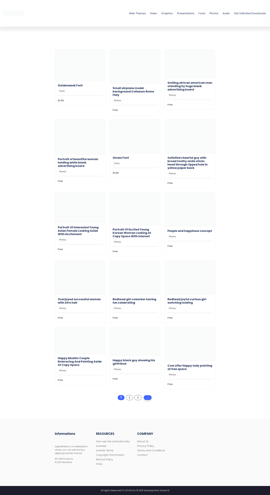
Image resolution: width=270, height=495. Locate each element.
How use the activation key (113, 441)
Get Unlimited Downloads (250, 13)
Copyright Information (110, 455)
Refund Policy (104, 459)
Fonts (202, 13)
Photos (214, 13)
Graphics (167, 13)
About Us (142, 441)
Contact (142, 455)
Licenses (101, 446)
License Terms (104, 450)
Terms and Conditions (151, 450)
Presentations (185, 13)
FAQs (99, 464)
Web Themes (137, 13)
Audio (226, 13)
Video (153, 13)
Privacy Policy (145, 446)
